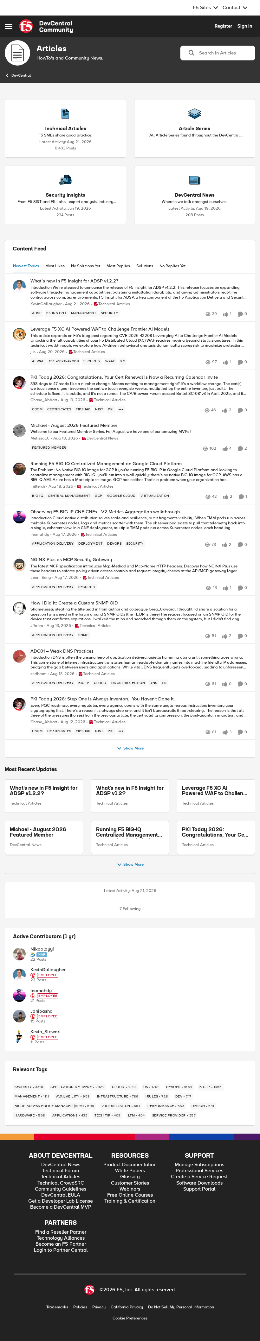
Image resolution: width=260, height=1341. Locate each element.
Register (223, 26)
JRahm (36, 625)
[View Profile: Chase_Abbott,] (19, 382)
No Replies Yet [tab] (172, 266)
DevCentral (21, 75)
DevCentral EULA (60, 1195)
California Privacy (127, 1307)
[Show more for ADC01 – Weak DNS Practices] (164, 683)
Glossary (130, 1177)
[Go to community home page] (46, 26)
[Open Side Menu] (9, 26)
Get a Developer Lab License (60, 1201)
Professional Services (199, 1171)
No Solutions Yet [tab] (85, 266)
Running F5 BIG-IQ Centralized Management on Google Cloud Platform (106, 463)
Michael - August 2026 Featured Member (73, 425)
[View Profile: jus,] (19, 334)
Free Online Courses (130, 1195)
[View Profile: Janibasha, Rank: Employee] (19, 1016)
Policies (80, 1307)
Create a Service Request (199, 1177)
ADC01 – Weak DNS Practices (62, 651)
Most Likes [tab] (55, 266)
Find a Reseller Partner (60, 1232)
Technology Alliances (61, 1238)
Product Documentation (130, 1165)
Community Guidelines (60, 1189)
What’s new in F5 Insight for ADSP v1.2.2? (74, 281)
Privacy (99, 1307)
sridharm (38, 674)
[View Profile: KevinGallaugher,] (19, 286)
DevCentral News (26, 844)
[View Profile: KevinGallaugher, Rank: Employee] (19, 975)
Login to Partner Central (61, 1250)
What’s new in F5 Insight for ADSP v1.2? (130, 791)
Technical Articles (26, 803)
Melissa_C (40, 438)
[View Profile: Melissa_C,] (19, 430)
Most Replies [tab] (118, 266)
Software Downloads (199, 1183)
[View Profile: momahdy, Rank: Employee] (19, 995)
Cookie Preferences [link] (130, 1318)
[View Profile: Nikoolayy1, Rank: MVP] (19, 954)
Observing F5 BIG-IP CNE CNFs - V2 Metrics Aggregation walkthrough (105, 512)
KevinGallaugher (46, 304)
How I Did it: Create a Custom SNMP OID (74, 603)
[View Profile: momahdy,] (19, 517)
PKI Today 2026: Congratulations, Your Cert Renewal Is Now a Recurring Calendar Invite (124, 377)
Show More (133, 748)
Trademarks (57, 1307)
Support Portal (199, 1189)
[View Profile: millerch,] (19, 469)
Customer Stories (130, 1183)
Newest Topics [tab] (26, 266)
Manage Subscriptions (199, 1165)
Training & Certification (129, 1201)
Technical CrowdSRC (60, 1183)
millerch (37, 486)
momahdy (39, 534)
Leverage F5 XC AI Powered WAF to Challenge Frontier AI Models (100, 329)
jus (33, 352)
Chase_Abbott (43, 400)
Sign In (244, 26)
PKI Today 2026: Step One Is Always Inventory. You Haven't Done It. (102, 699)
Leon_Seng (40, 577)
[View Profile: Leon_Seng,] (19, 565)
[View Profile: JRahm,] (19, 608)
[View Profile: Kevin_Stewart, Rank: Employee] (19, 1036)
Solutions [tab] (144, 266)
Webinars (130, 1189)
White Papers (130, 1171)
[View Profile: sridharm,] (19, 656)
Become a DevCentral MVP (60, 1207)
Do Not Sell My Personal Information (181, 1307)
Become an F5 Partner (61, 1244)
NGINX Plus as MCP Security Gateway (71, 559)
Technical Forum (60, 1171)
